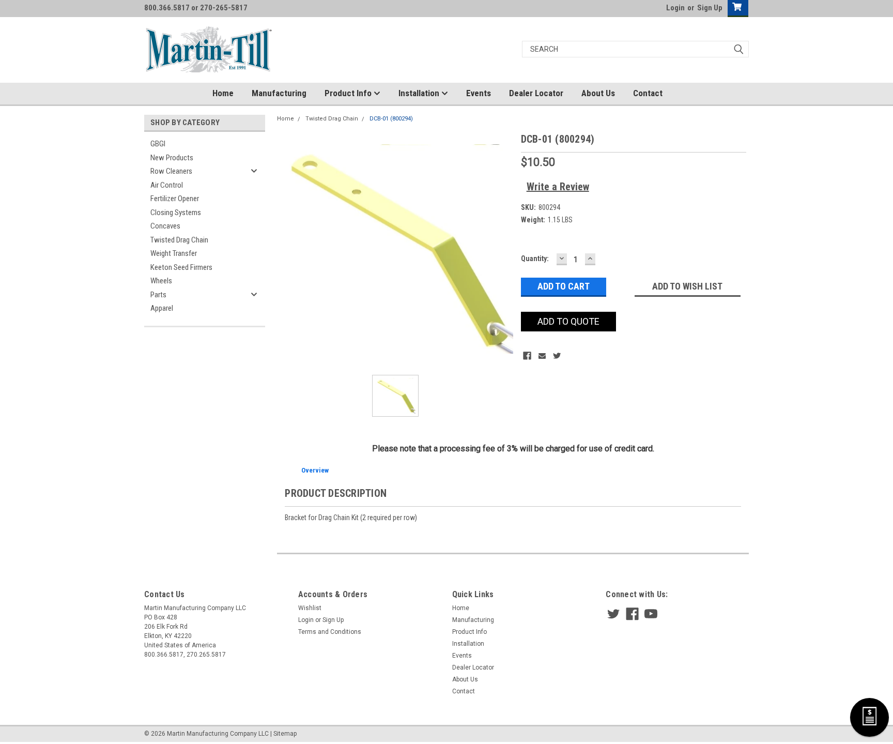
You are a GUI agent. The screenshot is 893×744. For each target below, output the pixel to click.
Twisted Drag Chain (179, 240)
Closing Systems (175, 212)
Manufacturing (279, 93)
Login (675, 7)
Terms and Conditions (329, 631)
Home (223, 93)
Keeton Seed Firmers (181, 267)
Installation (419, 93)
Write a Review (558, 186)
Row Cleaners (171, 171)
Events (478, 93)
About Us (598, 93)
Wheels (161, 280)
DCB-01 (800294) (391, 118)
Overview (315, 470)
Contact (648, 93)
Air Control (166, 185)
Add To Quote (568, 321)
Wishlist (309, 608)
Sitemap (285, 733)
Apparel (161, 308)
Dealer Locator (536, 93)
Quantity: (535, 258)
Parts (158, 294)
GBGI (157, 143)
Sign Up (709, 7)
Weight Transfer (173, 253)
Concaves (165, 226)
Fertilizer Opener (174, 198)
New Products (171, 157)
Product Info (349, 93)
